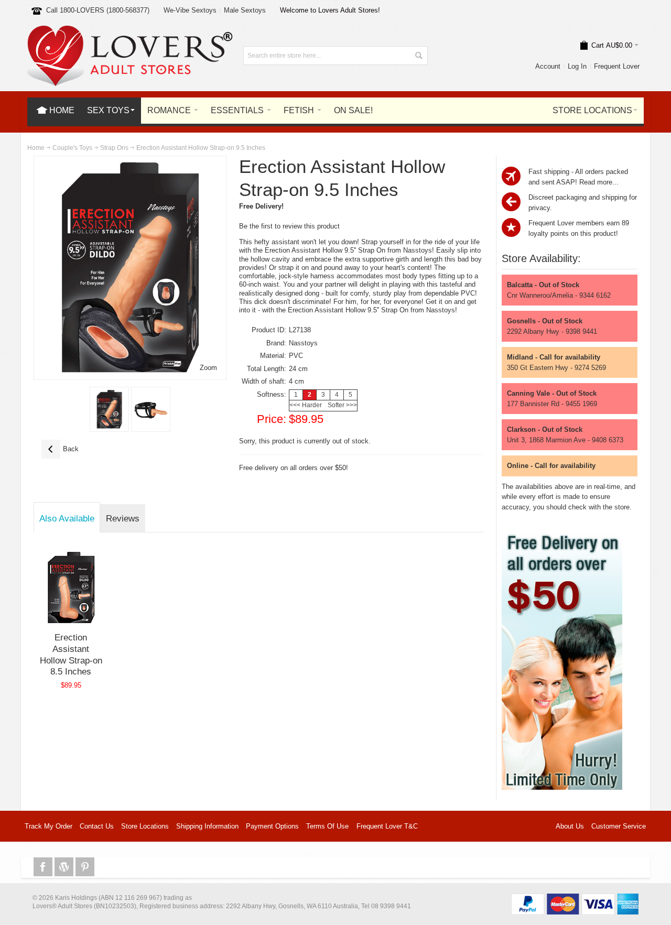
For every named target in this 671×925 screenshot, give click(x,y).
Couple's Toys (72, 147)
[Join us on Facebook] (44, 867)
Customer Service (618, 826)
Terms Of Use (327, 826)
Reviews (122, 518)
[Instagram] (65, 867)
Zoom (208, 368)
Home (36, 147)
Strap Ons (114, 147)
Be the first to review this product (289, 226)
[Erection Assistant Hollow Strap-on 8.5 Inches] (71, 587)
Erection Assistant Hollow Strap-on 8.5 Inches (71, 654)
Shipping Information (207, 826)
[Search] (418, 55)
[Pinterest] (84, 867)
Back (60, 449)
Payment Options (272, 826)
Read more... (599, 182)
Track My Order (48, 826)
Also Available (66, 518)
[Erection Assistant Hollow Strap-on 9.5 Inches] (109, 409)
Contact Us (97, 826)
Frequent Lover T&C (387, 826)
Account (547, 66)
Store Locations (145, 826)
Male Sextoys (245, 10)
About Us (570, 826)
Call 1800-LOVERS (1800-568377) (97, 10)
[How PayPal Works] (574, 898)
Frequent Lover (617, 66)
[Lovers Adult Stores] (130, 31)
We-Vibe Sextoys (190, 10)
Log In (577, 66)
